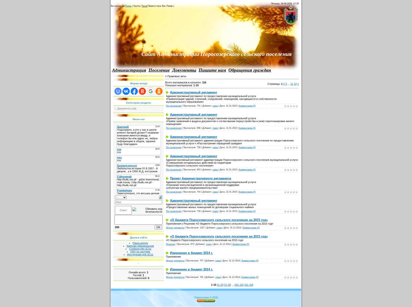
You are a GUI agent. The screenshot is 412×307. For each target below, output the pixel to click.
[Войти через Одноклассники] (159, 91)
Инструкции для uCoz (140, 254)
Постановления (173, 106)
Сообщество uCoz (140, 248)
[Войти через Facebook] (134, 91)
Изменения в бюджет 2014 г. (191, 253)
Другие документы (175, 227)
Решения (170, 244)
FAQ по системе (140, 251)
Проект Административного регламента (200, 178)
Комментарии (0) (247, 106)
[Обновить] (160, 196)
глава (215, 106)
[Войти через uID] (118, 91)
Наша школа (140, 243)
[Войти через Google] (150, 91)
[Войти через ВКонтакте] (126, 91)
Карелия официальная (140, 245)
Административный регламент (193, 92)
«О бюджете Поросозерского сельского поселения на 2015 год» (219, 220)
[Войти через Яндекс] (142, 91)
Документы (124, 108)
